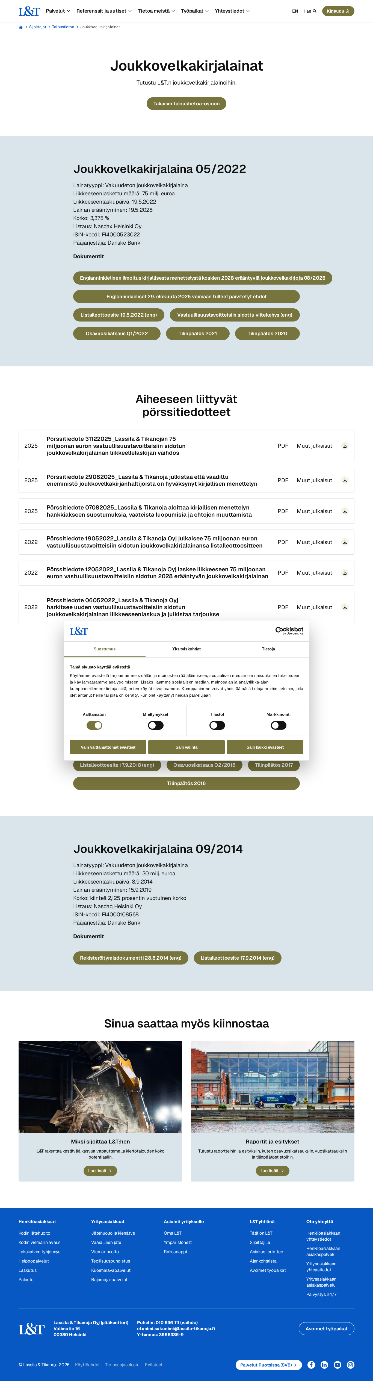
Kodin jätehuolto (34, 1233)
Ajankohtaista (263, 1261)
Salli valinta (186, 747)
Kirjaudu (335, 11)
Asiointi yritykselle (184, 1221)
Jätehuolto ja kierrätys (113, 1233)
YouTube (337, 1365)
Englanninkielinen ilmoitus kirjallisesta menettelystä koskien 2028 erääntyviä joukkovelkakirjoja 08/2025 (202, 278)
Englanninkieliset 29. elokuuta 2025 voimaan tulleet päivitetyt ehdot (186, 296)
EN (295, 11)
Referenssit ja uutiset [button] (101, 11)
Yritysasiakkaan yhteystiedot (321, 1267)
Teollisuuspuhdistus (110, 1261)
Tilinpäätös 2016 (186, 783)
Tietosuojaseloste (122, 1365)
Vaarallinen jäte (106, 1242)
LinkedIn (324, 1365)
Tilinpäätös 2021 (198, 333)
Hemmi (21, 27)
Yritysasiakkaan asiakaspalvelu (321, 1282)
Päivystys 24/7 (321, 1294)
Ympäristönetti (178, 1242)
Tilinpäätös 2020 (267, 333)
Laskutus (27, 1270)
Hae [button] (307, 11)
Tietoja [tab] (268, 649)
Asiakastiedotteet (267, 1252)
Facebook (311, 1365)
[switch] (156, 725)
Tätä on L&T (261, 1233)
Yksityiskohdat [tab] (186, 649)
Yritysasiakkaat (108, 1221)
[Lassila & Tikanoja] (29, 11)
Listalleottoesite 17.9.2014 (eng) (238, 958)
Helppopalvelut (34, 1261)
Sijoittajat (37, 26)
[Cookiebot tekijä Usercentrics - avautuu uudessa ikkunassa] (279, 631)
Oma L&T (173, 1233)
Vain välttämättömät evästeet (108, 747)
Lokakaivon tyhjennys (39, 1252)
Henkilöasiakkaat (37, 1221)
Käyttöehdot (87, 1365)
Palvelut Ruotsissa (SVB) (266, 1365)
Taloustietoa (63, 26)
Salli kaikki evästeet (265, 747)
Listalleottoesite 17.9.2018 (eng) (117, 765)
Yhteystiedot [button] (229, 11)
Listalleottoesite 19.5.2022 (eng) (119, 315)
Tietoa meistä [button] (153, 11)
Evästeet (153, 1365)
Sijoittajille (260, 1242)
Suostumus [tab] (105, 649)
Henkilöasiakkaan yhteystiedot (323, 1236)
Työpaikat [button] (192, 11)
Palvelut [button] (55, 11)
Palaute (26, 1279)
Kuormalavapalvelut (110, 1270)
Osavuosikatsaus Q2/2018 (204, 765)
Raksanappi (175, 1252)
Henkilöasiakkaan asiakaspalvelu (323, 1251)
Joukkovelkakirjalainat (100, 26)
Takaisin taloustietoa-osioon (186, 103)
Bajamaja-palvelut (109, 1279)
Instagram (350, 1365)
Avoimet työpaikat (268, 1270)
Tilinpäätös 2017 (274, 765)
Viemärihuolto (105, 1252)
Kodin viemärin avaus (39, 1242)
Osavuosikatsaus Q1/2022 (117, 333)
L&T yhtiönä (262, 1221)
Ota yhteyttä (319, 1221)
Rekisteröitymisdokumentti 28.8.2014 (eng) (131, 958)
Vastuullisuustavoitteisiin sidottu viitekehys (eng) (234, 315)
